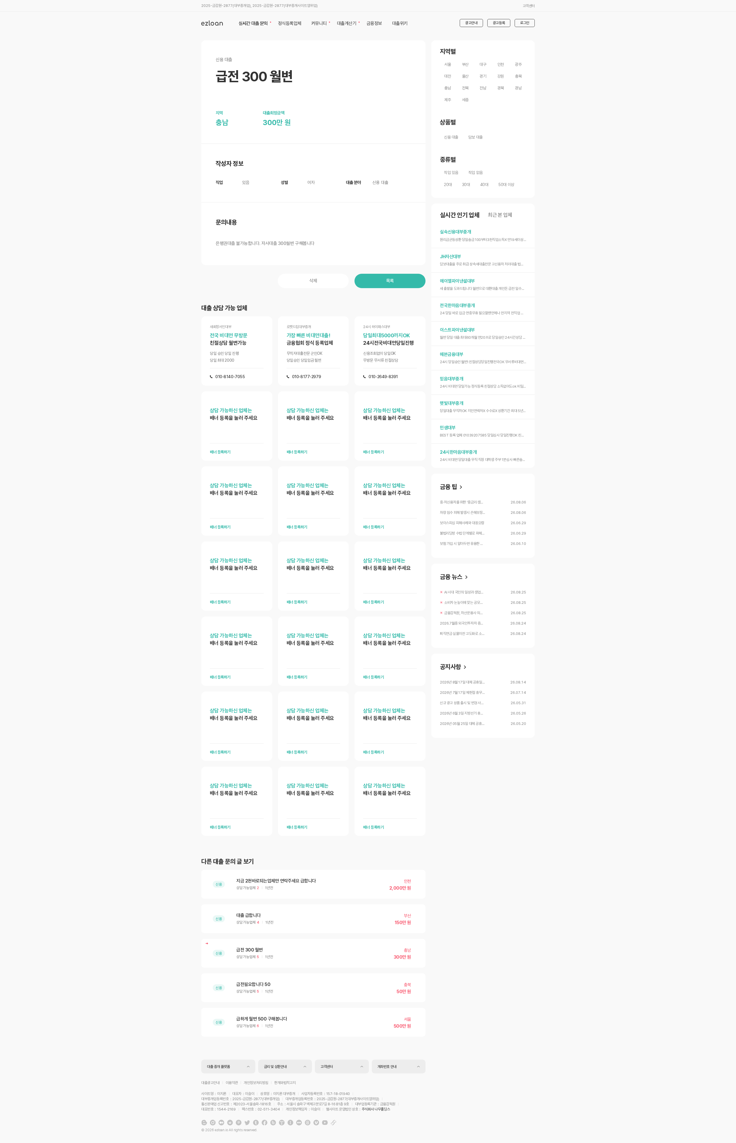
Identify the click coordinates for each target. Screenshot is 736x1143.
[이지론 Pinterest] (238, 1122)
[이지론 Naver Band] (273, 1122)
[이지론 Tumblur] (256, 1122)
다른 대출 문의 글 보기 (227, 861)
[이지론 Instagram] (213, 1122)
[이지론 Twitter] (247, 1122)
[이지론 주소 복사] (333, 1122)
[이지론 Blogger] (204, 1122)
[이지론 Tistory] (282, 1122)
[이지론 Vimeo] (316, 1122)
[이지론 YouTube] (325, 1122)
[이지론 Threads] (307, 1122)
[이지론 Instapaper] (290, 1122)
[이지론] (212, 23)
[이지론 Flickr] (299, 1122)
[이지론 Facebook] (264, 1122)
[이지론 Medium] (221, 1122)
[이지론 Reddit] (230, 1122)
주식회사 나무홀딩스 (376, 1109)
